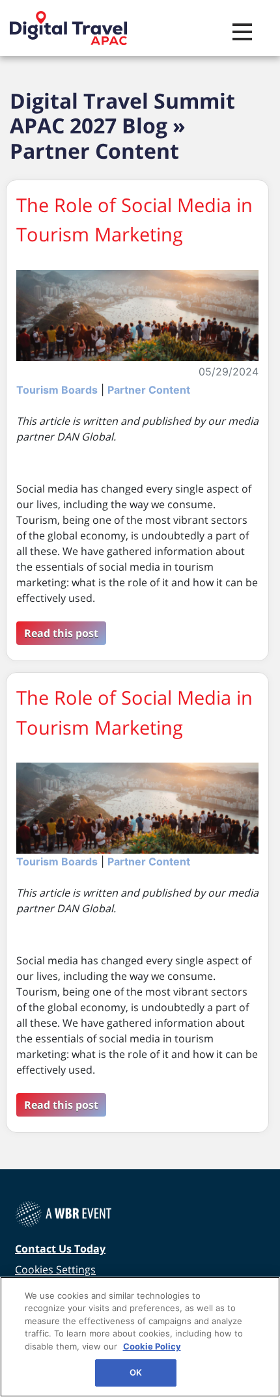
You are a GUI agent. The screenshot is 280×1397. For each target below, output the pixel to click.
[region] (140, 1337)
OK (136, 1372)
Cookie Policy (152, 1346)
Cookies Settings (55, 1269)
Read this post (61, 633)
